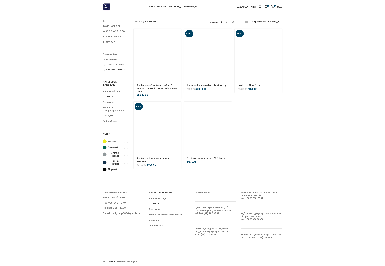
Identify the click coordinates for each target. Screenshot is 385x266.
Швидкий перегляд (179, 40)
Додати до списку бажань (179, 60)
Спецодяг (108, 115)
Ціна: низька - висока (114, 64)
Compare (179, 54)
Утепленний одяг (112, 91)
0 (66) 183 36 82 (265, 237)
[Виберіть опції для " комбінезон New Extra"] (280, 33)
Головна (138, 21)
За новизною (110, 59)
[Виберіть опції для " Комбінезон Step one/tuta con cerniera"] (179, 106)
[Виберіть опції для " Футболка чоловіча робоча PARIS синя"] (229, 106)
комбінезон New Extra (249, 85)
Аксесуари (108, 101)
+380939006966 (254, 219)
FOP (113, 261)
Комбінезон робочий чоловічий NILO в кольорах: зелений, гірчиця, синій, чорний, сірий (157, 88)
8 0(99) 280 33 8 (209, 213)
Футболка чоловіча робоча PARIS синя (206, 158)
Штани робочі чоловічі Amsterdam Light (207, 85)
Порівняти (179, 47)
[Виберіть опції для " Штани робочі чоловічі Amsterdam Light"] (229, 33)
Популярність (110, 53)
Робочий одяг (110, 121)
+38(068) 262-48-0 (114, 202)
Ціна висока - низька (114, 69)
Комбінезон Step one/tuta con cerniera (153, 160)
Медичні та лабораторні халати (113, 109)
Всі (104, 20)
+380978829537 (254, 198)
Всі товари (108, 96)
